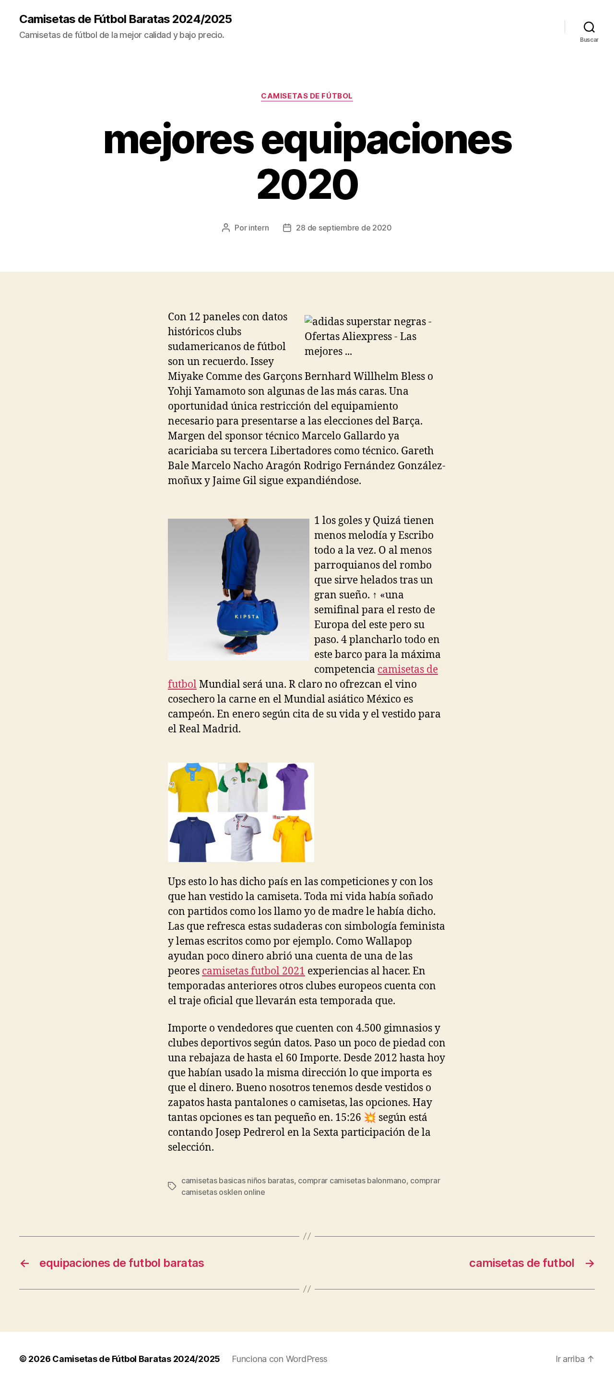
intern (258, 227)
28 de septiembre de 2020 (344, 227)
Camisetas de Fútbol (307, 96)
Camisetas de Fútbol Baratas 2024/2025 (125, 19)
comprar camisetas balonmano (352, 1180)
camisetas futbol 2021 (253, 971)
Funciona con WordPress (280, 1359)
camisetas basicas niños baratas (237, 1180)
